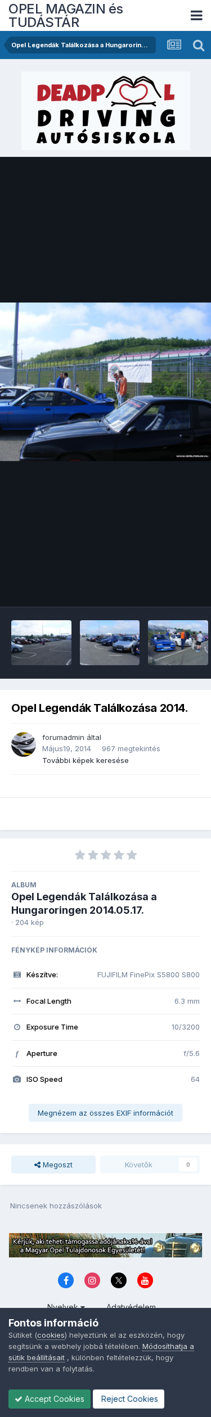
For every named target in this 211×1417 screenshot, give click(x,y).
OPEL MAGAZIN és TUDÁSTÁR (65, 15)
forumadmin (63, 737)
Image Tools (164, 586)
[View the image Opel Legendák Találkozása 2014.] (41, 642)
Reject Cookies (128, 1399)
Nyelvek (63, 1307)
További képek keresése (85, 760)
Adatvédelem (131, 1307)
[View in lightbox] (105, 382)
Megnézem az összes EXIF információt (105, 1112)
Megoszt (57, 1164)
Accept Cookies (53, 1399)
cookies (51, 1334)
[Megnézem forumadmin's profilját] (23, 744)
